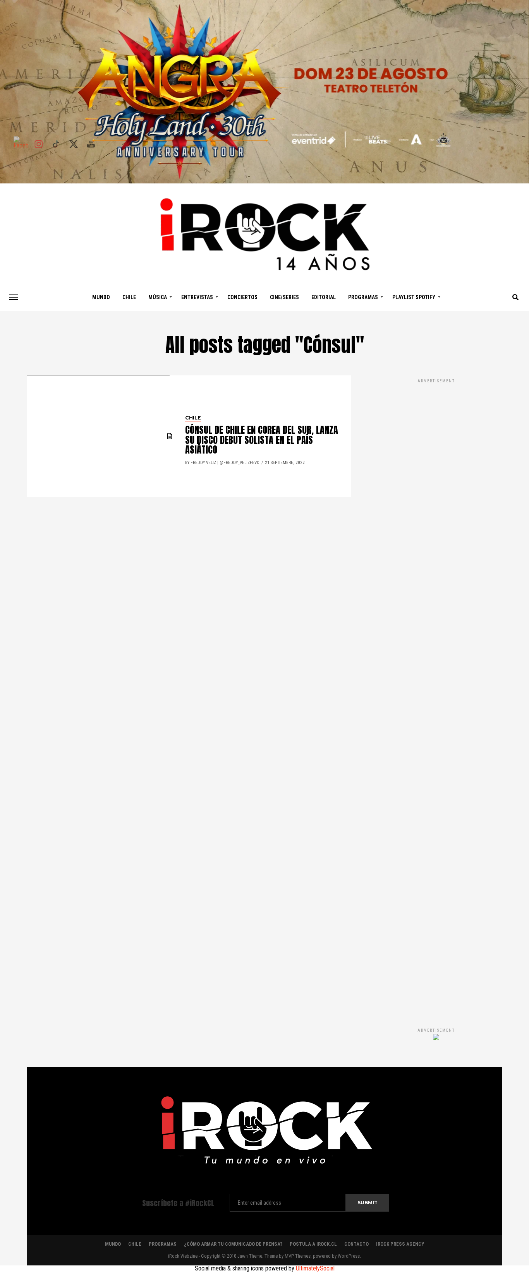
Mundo (101, 297)
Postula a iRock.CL (313, 1244)
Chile (129, 297)
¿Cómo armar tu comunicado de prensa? (233, 1244)
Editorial (323, 297)
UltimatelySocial (315, 1268)
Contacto (356, 1244)
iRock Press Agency (400, 1244)
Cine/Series (284, 297)
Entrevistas (197, 297)
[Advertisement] (436, 695)
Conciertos (242, 297)
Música (157, 297)
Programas (363, 297)
